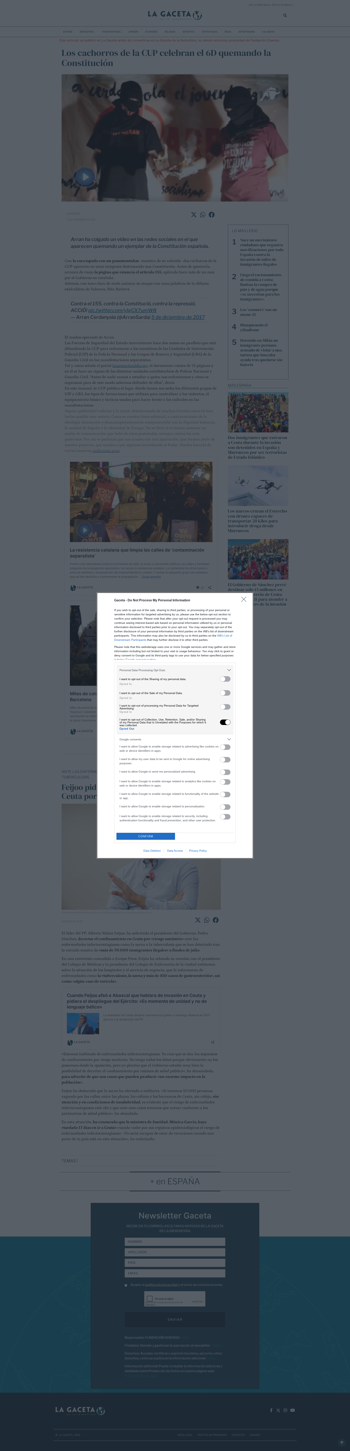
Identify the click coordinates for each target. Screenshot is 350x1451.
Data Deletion (152, 850)
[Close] (245, 600)
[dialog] (175, 725)
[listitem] (175, 670)
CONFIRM (145, 836)
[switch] (225, 679)
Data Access (175, 850)
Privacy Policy (198, 850)
